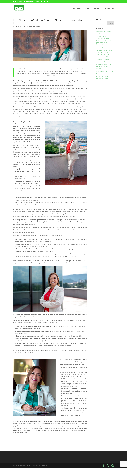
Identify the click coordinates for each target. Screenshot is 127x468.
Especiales (97, 8)
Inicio (73, 8)
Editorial (79, 8)
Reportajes (36, 26)
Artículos (88, 8)
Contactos (107, 8)
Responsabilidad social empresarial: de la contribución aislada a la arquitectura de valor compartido (103, 64)
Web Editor (18, 26)
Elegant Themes (26, 465)
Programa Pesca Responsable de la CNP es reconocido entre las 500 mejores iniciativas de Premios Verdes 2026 (104, 52)
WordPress (44, 465)
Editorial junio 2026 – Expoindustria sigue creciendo (102, 79)
